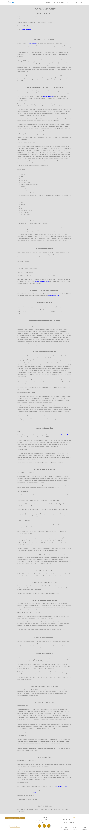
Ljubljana (74, 824)
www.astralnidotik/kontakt (42, 281)
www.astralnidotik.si (32, 43)
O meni (69, 2)
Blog (75, 2)
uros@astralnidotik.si (26, 29)
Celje (82, 824)
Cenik (81, 2)
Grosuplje (65, 824)
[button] (48, 2)
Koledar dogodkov (59, 2)
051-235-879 (66, 819)
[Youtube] (49, 826)
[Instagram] (44, 826)
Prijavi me (14, 826)
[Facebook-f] (39, 826)
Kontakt (74, 817)
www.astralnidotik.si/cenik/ (61, 434)
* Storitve (48, 2)
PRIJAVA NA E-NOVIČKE (14, 818)
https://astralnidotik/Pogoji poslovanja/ (31, 792)
